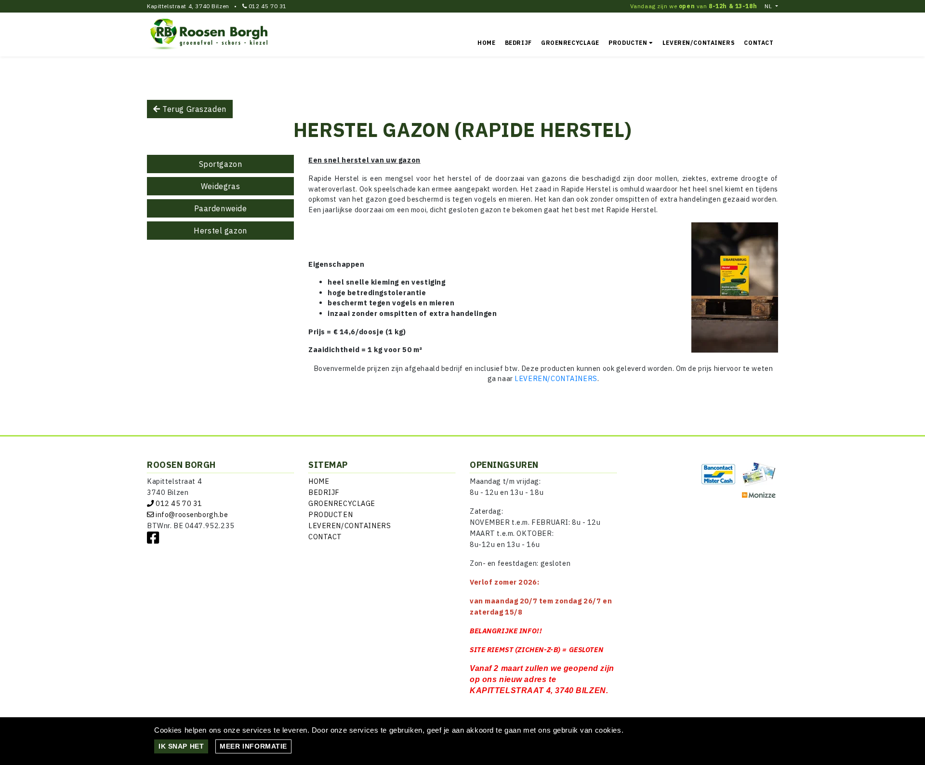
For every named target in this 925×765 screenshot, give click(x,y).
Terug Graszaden (193, 109)
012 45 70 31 (268, 6)
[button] (771, 6)
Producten (628, 42)
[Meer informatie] (253, 746)
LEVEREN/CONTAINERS (556, 378)
